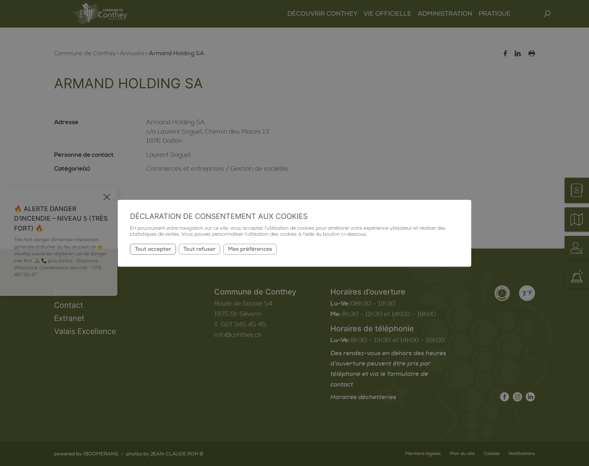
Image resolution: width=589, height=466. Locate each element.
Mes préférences (250, 249)
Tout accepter (153, 249)
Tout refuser (199, 249)
